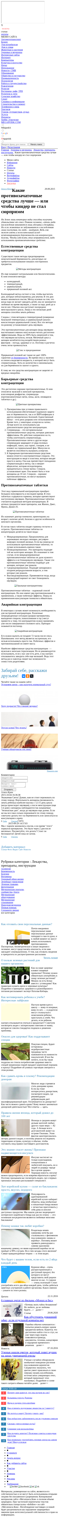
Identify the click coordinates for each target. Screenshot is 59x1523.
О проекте (12, 1453)
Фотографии (13, 180)
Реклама (11, 1479)
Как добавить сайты (16, 1463)
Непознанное (7, 68)
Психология (7, 81)
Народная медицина (11, 905)
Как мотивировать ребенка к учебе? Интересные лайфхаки (23, 998)
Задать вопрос (14, 1458)
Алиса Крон (6, 189)
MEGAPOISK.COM (11, 122)
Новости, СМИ (8, 70)
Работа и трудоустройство (13, 83)
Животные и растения (12, 49)
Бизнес (4, 42)
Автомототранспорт (11, 39)
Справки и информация (12, 101)
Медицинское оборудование (8, 895)
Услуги (4, 114)
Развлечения (7, 86)
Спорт (4, 99)
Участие (11, 1468)
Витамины (6, 876)
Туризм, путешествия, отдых (15, 112)
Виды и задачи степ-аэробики (21, 1403)
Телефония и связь (10, 106)
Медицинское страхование (8, 901)
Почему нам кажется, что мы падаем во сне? (28, 1392)
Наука (4, 65)
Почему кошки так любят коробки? (22, 1225)
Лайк (5, 821)
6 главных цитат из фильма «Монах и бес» (27, 1300)
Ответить (14, 821)
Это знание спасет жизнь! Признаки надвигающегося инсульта (23, 1151)
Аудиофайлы (13, 178)
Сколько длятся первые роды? (21, 1424)
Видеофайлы (13, 175)
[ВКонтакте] (23, 676)
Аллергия (6, 868)
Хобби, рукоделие (10, 119)
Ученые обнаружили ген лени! (16, 749)
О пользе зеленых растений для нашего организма (20, 962)
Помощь (11, 1473)
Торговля (5, 109)
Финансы (5, 117)
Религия (5, 88)
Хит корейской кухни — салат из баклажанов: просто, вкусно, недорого (29, 1188)
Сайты (10, 165)
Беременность (8, 871)
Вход (3, 147)
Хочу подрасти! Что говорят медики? (19, 706)
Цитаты (10, 173)
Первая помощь (8, 907)
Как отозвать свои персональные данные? (26, 924)
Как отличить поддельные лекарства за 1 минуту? (30, 1408)
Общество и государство (13, 75)
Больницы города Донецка (19, 1398)
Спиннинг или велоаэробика (20, 1429)
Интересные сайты (10, 55)
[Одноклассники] (27, 676)
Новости (11, 168)
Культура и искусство (11, 62)
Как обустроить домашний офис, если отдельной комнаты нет (29, 1318)
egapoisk (6, 138)
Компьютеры (7, 60)
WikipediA (6, 127)
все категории (8, 913)
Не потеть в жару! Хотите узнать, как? (25, 1413)
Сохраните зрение (10, 910)
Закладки (11, 183)
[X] (31, 676)
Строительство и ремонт (13, 104)
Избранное (12, 162)
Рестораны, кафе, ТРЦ (12, 91)
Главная (11, 1447)
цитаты (4, 34)
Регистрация (14, 147)
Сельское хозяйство (10, 96)
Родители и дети (9, 94)
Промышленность (10, 78)
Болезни (5, 874)
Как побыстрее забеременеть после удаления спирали (32, 1418)
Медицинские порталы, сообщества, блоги (12, 890)
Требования (12, 1484)
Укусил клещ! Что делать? (14, 727)
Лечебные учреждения (12, 881)
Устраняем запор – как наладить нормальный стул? (26, 684)
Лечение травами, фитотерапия (10, 885)
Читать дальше (51, 957)
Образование (7, 73)
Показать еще (52, 771)
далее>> (40, 1310)
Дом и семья (7, 47)
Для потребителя (9, 44)
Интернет (6, 57)
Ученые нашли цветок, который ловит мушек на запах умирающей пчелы (29, 1354)
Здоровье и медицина (11, 52)
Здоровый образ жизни (12, 879)
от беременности (19, 357)
